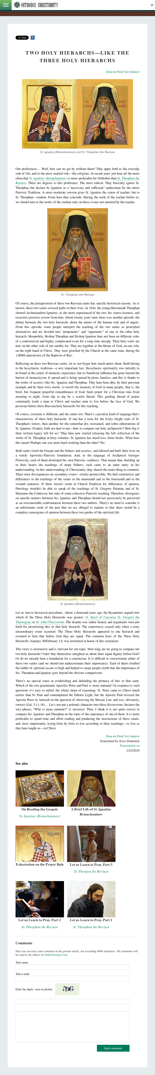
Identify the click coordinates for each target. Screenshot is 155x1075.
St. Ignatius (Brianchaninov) (48, 178)
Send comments (113, 1048)
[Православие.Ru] (36, 5)
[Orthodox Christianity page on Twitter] (152, 5)
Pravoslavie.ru (129, 745)
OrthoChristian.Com (55, 955)
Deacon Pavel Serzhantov (122, 71)
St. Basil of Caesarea (100, 617)
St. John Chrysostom (50, 622)
